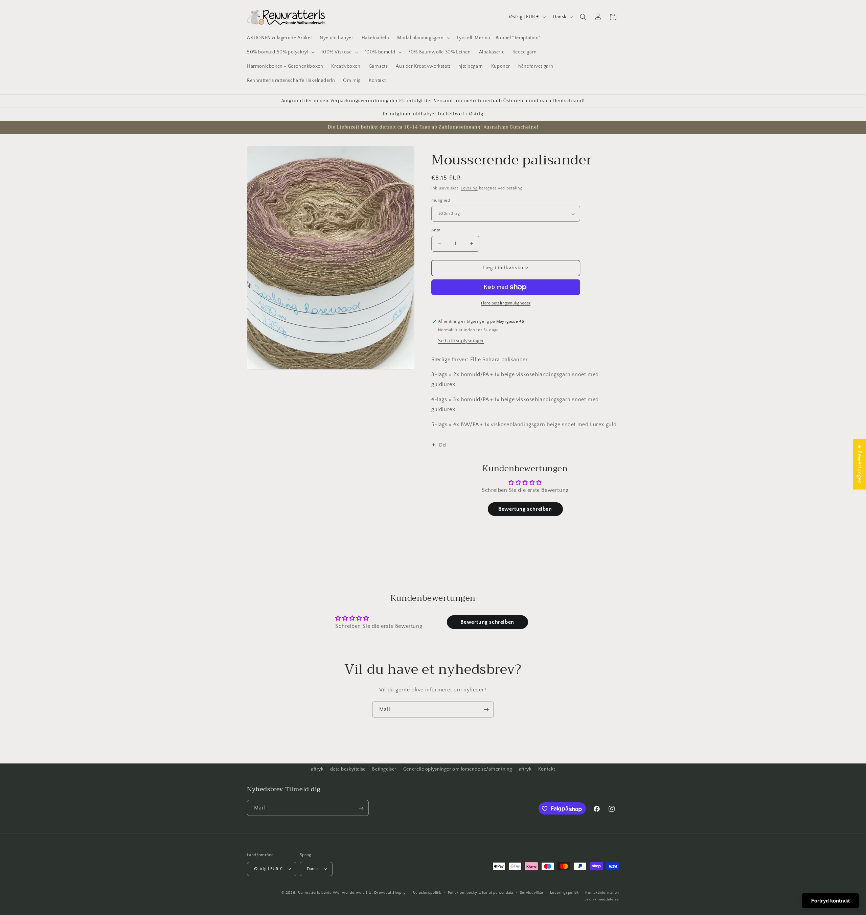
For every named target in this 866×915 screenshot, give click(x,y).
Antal (436, 230)
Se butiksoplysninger (461, 341)
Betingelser (384, 769)
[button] (423, 38)
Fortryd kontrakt (830, 900)
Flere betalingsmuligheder (506, 303)
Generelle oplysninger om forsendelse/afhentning (457, 769)
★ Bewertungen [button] (860, 464)
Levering (469, 188)
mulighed (440, 200)
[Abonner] (486, 709)
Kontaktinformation (602, 892)
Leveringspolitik (564, 892)
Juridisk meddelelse (601, 899)
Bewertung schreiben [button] (525, 509)
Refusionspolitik (427, 892)
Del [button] (443, 445)
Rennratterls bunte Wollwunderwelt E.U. (335, 892)
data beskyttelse (348, 769)
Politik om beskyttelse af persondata (480, 892)
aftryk (317, 769)
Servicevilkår (532, 892)
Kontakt (546, 769)
